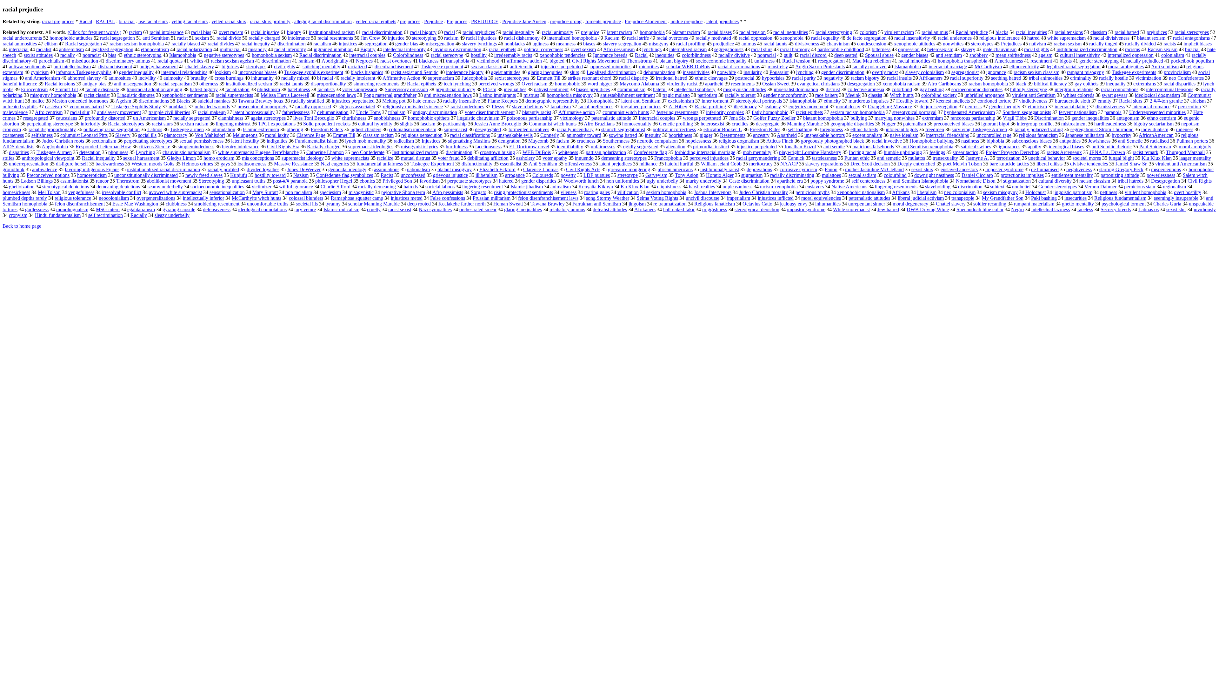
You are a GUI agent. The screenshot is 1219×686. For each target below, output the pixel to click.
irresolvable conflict (121, 192)
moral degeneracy (910, 203)
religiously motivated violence (413, 106)
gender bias (406, 43)
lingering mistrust (233, 123)
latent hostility (245, 141)
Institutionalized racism (415, 152)
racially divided (1140, 43)
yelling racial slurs (189, 21)
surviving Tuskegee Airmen (979, 129)
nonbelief (1021, 186)
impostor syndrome (806, 209)
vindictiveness (1033, 101)
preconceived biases (954, 123)
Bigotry (368, 49)
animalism (560, 186)
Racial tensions (60, 83)
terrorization (1008, 158)
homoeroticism (92, 175)
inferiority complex (725, 112)
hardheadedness (1110, 123)
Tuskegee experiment (442, 66)
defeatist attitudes (610, 209)
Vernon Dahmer (1100, 186)
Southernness (616, 141)
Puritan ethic (856, 158)
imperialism (738, 198)
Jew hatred (888, 209)
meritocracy (761, 163)
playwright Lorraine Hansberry (810, 152)
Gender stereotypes (1057, 186)
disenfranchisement (394, 66)
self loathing (800, 129)
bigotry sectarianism (1154, 123)
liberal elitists (1049, 163)
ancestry (761, 135)
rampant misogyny (1085, 72)
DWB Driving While (928, 209)
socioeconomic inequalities (217, 186)
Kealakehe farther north (462, 203)
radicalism (404, 141)
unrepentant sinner (866, 203)
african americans (675, 169)
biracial (1192, 49)
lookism (223, 72)
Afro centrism (49, 112)
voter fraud (449, 158)
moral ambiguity (1195, 146)
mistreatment (1074, 123)
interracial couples (367, 55)
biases (589, 43)
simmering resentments (376, 83)
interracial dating (1071, 106)
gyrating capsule (179, 209)
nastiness (970, 141)
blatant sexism (1151, 38)
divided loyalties (263, 169)
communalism (631, 89)
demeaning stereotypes (624, 158)
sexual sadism (862, 175)
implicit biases (1197, 43)
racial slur (80, 112)
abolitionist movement (169, 181)
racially (67, 55)
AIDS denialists (18, 146)
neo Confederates (1186, 78)
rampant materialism (1034, 203)
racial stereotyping (834, 32)
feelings (937, 152)
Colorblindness (408, 55)
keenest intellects (953, 101)
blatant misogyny (454, 169)
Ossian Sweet (775, 83)
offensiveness (578, 163)
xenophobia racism (901, 83)
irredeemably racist (513, 55)
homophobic (567, 83)
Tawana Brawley (547, 203)
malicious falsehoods (873, 146)
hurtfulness (457, 146)
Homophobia (600, 101)
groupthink (13, 169)
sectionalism (104, 141)
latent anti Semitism (640, 101)
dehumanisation (333, 112)
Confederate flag (650, 152)
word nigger (600, 83)
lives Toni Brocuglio (313, 118)
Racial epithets (421, 83)
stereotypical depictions (65, 186)
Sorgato (478, 192)
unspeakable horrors (824, 135)
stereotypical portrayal (914, 112)
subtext (997, 186)
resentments (743, 83)
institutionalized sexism (249, 83)
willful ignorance (296, 186)
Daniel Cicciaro (977, 175)
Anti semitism (1165, 66)
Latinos (154, 129)
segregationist (965, 72)
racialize (385, 158)
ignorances (1009, 146)
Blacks (183, 101)
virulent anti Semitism (1034, 95)
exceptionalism (867, 135)
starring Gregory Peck (1121, 169)
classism (1098, 32)
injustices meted (407, 198)
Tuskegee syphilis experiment (313, 72)
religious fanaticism (1038, 135)
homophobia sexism (272, 55)
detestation (90, 152)
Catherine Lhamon (325, 152)
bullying (858, 118)
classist (875, 95)
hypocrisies (773, 78)
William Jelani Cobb (721, 163)
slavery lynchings (479, 43)
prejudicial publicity (455, 89)
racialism (322, 43)
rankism (306, 61)
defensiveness (216, 209)
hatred (1033, 38)
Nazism (301, 175)
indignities (277, 141)
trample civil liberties (169, 112)
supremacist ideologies (370, 146)
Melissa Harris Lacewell (285, 95)
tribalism (396, 112)
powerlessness (1161, 175)
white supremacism (1066, 38)
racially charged (264, 38)
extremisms (1144, 83)
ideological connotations (262, 209)
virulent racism (899, 32)
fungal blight (1121, 158)
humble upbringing (903, 152)
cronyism (18, 215)
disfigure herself (72, 163)
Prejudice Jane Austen (524, 21)
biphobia (995, 141)
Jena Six (737, 118)
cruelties (740, 123)
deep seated (845, 55)
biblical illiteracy (1050, 83)
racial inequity (256, 43)
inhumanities (828, 203)
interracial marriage (948, 66)
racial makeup (212, 112)
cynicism (40, 72)
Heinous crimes (197, 163)
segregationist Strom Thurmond (1102, 129)
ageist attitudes (505, 72)
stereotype (627, 175)
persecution (1189, 106)
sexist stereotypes (512, 78)
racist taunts (291, 83)
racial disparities (1179, 83)
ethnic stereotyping (143, 55)
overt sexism (583, 49)
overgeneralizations (156, 198)
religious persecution (422, 135)
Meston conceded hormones (80, 101)
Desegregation (1165, 181)
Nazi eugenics (335, 163)
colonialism (1172, 55)
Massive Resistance (293, 163)
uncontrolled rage (993, 135)
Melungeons (245, 135)
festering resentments (677, 112)
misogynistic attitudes (744, 89)
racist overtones (395, 61)
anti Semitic (521, 66)
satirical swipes (976, 146)
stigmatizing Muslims (469, 141)
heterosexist (712, 123)
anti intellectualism (72, 66)
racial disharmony (522, 38)
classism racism (378, 135)
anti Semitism (156, 38)
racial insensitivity (912, 38)
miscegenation (440, 43)
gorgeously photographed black (832, 141)
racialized (357, 66)
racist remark (1145, 152)
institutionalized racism (332, 32)
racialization (237, 89)
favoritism (430, 181)
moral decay (848, 106)
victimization (1148, 78)
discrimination (291, 43)
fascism (427, 123)
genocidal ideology (347, 169)
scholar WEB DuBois (688, 66)
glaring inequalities (523, 209)
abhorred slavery (84, 78)
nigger (706, 135)
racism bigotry (865, 78)
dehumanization (659, 72)
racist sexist (399, 209)
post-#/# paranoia (290, 181)
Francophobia (668, 158)
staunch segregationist (623, 129)
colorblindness (696, 55)
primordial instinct (711, 146)
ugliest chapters (365, 129)
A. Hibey (678, 106)
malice (37, 101)
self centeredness (868, 181)
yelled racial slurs (228, 21)
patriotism (707, 95)
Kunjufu (238, 175)
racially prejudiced (1144, 61)
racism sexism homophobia (137, 43)
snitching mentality (321, 66)
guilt (787, 55)
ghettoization (22, 186)
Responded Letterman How (103, 146)
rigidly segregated (640, 146)
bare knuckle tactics (1009, 163)
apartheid (714, 83)
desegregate (767, 123)
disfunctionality (477, 163)
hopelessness (698, 141)
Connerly (549, 135)
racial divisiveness (1111, 38)
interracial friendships (947, 135)
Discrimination (1049, 118)
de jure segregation (938, 106)
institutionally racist (719, 169)
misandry (257, 49)
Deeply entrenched (916, 163)
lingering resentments (896, 186)
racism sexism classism (1036, 72)
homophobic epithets (429, 118)
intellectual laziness (1050, 209)
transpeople (962, 198)
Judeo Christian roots (63, 141)
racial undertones (955, 38)
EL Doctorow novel (529, 146)
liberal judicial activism (921, 198)
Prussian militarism (491, 198)
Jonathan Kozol (800, 146)
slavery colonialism (924, 72)
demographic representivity (552, 101)
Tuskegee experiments (1134, 72)
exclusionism (681, 101)
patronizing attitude (1120, 175)
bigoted (557, 61)
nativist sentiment (551, 89)
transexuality (945, 158)
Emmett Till (548, 78)
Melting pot (393, 101)
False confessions (447, 198)
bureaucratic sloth (1072, 101)
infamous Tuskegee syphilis (83, 72)
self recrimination (105, 215)
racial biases (720, 32)
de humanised (1045, 169)
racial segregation (117, 38)
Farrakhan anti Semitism (596, 203)
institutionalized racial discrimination (163, 169)
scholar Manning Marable (374, 203)
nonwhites (953, 43)
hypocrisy (1121, 135)
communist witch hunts (626, 112)
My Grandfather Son (1002, 198)
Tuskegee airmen (187, 129)
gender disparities (538, 181)
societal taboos (440, 186)
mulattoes (831, 175)
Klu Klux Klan (1157, 158)
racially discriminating (792, 175)
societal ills (307, 203)
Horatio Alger (720, 175)
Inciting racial (862, 152)
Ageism (123, 101)
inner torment (715, 101)
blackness (428, 61)
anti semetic (889, 158)
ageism (1045, 55)
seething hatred (1006, 78)
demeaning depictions (118, 186)
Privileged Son (397, 181)
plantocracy (175, 135)
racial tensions (1069, 32)
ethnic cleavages (711, 78)
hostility (479, 55)
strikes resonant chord (589, 78)
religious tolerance (73, 198)
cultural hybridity (375, 123)
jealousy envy (794, 203)
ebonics (367, 181)
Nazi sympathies (435, 209)
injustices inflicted (776, 198)
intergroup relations (1074, 89)
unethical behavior (1046, 158)
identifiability (570, 146)
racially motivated (713, 38)
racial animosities (20, 43)
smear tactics (965, 152)
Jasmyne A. (977, 158)
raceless (1085, 209)
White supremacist (851, 209)
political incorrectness (674, 129)
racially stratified (307, 101)
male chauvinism (999, 49)
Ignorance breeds (610, 55)
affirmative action (524, 61)
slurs (574, 72)
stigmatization (1017, 181)
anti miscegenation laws (448, 95)
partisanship (455, 123)
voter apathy (555, 158)
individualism (1154, 129)
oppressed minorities (610, 66)
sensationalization (227, 192)
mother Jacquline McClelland (874, 169)
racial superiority (966, 78)
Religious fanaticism (714, 203)
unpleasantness (737, 186)
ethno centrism (1161, 118)
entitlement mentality (1072, 175)
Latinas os (1148, 209)
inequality (1116, 83)
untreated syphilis (20, 106)
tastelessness (824, 158)
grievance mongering (629, 169)
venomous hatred (87, 106)
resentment (1041, 61)
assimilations (386, 169)
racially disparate (102, 89)
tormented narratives (529, 129)
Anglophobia (55, 146)
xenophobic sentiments (185, 95)
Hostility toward (912, 101)
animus (749, 43)
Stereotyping (211, 181)
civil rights (284, 66)
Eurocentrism (34, 89)
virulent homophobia (1145, 192)
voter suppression (359, 89)
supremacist (455, 129)
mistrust (531, 95)
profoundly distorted (105, 118)
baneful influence (20, 83)
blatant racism (686, 32)
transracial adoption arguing (154, 89)
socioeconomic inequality (721, 61)
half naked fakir (679, 209)
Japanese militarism (1084, 135)
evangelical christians (818, 83)
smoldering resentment (216, 203)
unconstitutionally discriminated (146, 175)
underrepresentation (28, 163)
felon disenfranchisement (80, 203)
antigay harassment (159, 66)
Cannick (796, 158)
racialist (43, 49)
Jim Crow (370, 38)
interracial (19, 49)
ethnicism (1037, 106)
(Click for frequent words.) (94, 32)
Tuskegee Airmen (54, 152)
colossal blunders (306, 198)
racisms (1132, 49)
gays (225, 163)
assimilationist (74, 181)
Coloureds (542, 175)
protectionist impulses (1022, 175)
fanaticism (560, 106)
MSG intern (108, 209)
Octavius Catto (757, 203)
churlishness (354, 118)
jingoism (637, 203)
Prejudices (457, 21)
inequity (653, 135)
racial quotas (170, 61)
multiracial (230, 49)
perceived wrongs (496, 83)
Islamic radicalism (341, 209)
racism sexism (1068, 43)
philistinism (268, 89)
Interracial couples (657, 118)
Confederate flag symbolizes (344, 175)
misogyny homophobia (53, 95)
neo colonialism (960, 192)
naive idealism (904, 135)
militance (648, 163)
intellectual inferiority (404, 49)
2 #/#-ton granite (1166, 101)
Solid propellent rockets (326, 123)
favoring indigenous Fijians (92, 169)
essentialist (510, 163)
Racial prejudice (972, 32)
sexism (202, 38)
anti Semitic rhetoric (1112, 146)
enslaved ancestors (959, 169)
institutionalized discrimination (1086, 49)
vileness (568, 192)
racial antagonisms (1191, 38)
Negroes (364, 61)
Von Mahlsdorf (210, 135)
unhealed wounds (212, 106)
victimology (572, 118)
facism (562, 141)
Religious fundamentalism (1120, 198)
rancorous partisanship (972, 118)
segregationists (728, 49)
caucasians (66, 118)
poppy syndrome (827, 181)
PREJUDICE (484, 21)
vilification (628, 192)
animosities (120, 78)
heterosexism (940, 49)
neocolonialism (114, 198)
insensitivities (696, 72)
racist (182, 38)
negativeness (1079, 169)
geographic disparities (852, 123)
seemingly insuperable (1176, 198)
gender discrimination (842, 72)
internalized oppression (1131, 55)
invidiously (1205, 209)
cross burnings (229, 78)
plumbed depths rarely (25, 198)
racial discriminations (739, 66)
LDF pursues (596, 175)
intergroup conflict (1035, 123)
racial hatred (1127, 32)
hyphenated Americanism (969, 112)
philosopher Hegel (333, 181)
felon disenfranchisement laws (548, 198)
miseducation (85, 61)
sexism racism (194, 123)
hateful (660, 89)
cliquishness (669, 186)
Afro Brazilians (599, 123)
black (1021, 83)
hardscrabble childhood (840, 49)
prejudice (590, 32)
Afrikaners (645, 209)
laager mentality (1195, 158)
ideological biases (1066, 146)
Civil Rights (1200, 181)
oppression (909, 49)
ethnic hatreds (864, 129)
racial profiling (690, 43)
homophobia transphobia (962, 61)
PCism (489, 89)
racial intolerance (166, 32)
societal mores (1087, 158)
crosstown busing (497, 152)
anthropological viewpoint (48, 158)
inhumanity (262, 78)
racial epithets (502, 49)
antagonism (1127, 118)
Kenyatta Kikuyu (595, 186)
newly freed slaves (204, 175)
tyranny (333, 203)
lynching (805, 72)
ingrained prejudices (641, 106)
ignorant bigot (995, 123)
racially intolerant (358, 78)
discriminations (154, 101)
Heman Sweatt (508, 203)
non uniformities (622, 181)
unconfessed (413, 175)
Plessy (498, 106)
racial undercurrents (22, 38)
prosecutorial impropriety (262, 106)
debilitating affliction (488, 158)
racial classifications (470, 135)
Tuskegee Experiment (432, 163)
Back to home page (22, 226)
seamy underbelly (165, 186)
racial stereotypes (1192, 32)
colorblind (902, 89)
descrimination (276, 61)
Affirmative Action (401, 78)
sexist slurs (922, 169)
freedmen (934, 129)
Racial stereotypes (126, 123)
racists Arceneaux (1064, 152)
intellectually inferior (203, 198)
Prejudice (433, 21)
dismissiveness (1110, 106)
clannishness (230, 118)
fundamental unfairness (379, 163)
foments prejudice (603, 21)
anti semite (834, 146)
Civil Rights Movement (595, 61)
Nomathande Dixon (976, 181)
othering (295, 129)
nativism (1037, 43)
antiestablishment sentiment (627, 95)
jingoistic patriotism (1072, 192)
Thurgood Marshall (1185, 152)
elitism (50, 43)
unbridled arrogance (984, 95)
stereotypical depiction (757, 209)
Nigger (889, 123)
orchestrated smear (477, 209)
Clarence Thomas (540, 169)
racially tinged (1103, 43)
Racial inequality (99, 158)
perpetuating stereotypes (148, 141)
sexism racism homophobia (857, 112)
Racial (85, 21)
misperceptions (1166, 169)
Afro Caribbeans (944, 83)
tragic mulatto (676, 95)
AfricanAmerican (1156, 135)
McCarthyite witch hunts (256, 198)
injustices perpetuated (353, 101)
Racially (138, 215)
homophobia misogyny (570, 95)
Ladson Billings (37, 181)
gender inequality (136, 72)
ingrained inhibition (333, 49)
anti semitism (949, 55)
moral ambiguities (1126, 66)
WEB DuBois (537, 152)
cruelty (374, 209)
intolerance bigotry (464, 72)
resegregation (831, 61)
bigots (1066, 61)
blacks (1002, 32)
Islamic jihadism (526, 186)
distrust (833, 89)
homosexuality (636, 123)
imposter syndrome (1004, 169)
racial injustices (481, 38)
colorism (868, 32)
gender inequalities (1090, 118)
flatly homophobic (770, 112)
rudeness (1184, 129)
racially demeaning (377, 186)
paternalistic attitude (611, 118)
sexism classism (486, 66)
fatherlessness (296, 112)
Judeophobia (474, 78)
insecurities (1075, 198)
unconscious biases (257, 72)
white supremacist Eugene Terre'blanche (258, 152)
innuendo (584, 158)
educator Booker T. (722, 129)
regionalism (1174, 186)
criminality (1080, 78)
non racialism (298, 192)
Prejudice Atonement (646, 21)
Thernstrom (127, 181)
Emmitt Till (66, 89)
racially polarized (869, 66)
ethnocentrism (155, 49)
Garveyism (656, 175)
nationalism (418, 169)
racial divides (221, 43)
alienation (675, 146)
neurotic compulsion (657, 141)
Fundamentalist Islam (316, 141)
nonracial (766, 55)
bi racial (127, 21)
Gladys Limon (181, 158)
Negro (1017, 209)
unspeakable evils (515, 135)
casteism (53, 106)
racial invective (887, 141)
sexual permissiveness (201, 141)
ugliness (540, 43)
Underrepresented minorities (1157, 112)
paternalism (914, 123)
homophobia (652, 32)
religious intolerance (999, 38)
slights (406, 123)
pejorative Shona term (403, 192)
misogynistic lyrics (419, 146)
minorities (649, 66)
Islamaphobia (907, 66)
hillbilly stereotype (1028, 89)
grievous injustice (450, 175)
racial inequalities (790, 32)
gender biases (914, 55)
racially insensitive (461, 101)
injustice (396, 38)
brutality (198, 78)
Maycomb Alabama (639, 83)
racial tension (752, 32)
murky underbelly (703, 181)
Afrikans (900, 192)
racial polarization (194, 49)
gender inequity (1004, 106)
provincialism (1177, 72)
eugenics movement (808, 106)
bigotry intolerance (240, 146)
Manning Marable (805, 123)
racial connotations (1119, 89)
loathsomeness (251, 163)
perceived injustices (709, 158)
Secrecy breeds (1116, 209)
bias (112, 55)
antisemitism (71, 49)
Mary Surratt (265, 192)
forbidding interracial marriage (705, 152)
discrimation (970, 186)
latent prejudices (722, 21)
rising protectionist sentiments (523, 192)
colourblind (895, 175)
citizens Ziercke (154, 146)
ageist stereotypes (268, 118)
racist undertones (467, 106)
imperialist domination (796, 89)
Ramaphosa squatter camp (357, 198)
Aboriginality (335, 61)
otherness (208, 83)
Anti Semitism (543, 163)
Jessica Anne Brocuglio (497, 123)
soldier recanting (989, 203)
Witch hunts (902, 95)
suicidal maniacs (214, 101)
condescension (871, 43)
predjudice (723, 43)
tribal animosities (1045, 78)
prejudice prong (566, 21)
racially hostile (1113, 78)
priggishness (714, 209)
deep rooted (419, 203)
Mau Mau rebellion (871, 61)
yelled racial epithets (376, 21)
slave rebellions (527, 106)
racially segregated (191, 118)
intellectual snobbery (695, 89)
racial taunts (775, 43)
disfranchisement (115, 66)
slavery (968, 49)
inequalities (515, 89)
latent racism (619, 32)
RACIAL (105, 21)
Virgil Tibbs (1015, 118)
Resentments (732, 135)
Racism (611, 38)
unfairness (764, 61)
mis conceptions (258, 158)
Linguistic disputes (136, 95)
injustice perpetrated (757, 146)
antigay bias (94, 83)
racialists (326, 89)
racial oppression (755, 38)
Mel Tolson (49, 192)
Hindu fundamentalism (58, 215)
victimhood (488, 61)
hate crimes (424, 101)
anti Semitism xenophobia (927, 146)
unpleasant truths (248, 181)
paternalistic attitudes (869, 198)
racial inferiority (290, 49)
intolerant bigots (902, 129)
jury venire (305, 209)
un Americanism (149, 118)
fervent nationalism (1078, 112)
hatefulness (299, 89)
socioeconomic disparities (977, 89)
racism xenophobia (779, 186)
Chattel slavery (951, 203)
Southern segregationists (1027, 112)
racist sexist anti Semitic (414, 72)
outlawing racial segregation (111, 129)
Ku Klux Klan (635, 186)
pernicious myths (812, 192)
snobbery (978, 55)
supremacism (441, 78)
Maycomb (538, 141)
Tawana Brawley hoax (260, 101)
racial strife (638, 38)
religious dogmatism (739, 141)
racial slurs (761, 49)
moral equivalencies (821, 198)
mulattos (916, 158)
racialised (1159, 141)
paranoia (1113, 112)
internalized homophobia (572, 38)
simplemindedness (196, 146)
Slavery (122, 135)
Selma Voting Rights (657, 198)
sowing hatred (623, 135)
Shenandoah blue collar (979, 209)
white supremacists (350, 158)
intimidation (223, 129)
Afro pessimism (619, 49)
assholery (525, 158)
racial (449, 32)
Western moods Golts (152, 163)
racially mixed (295, 78)
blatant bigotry (673, 61)
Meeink (853, 95)
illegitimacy (745, 106)
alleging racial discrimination (323, 21)
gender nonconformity (785, 95)
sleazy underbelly (172, 215)
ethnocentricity (1024, 66)
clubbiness (176, 203)
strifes (8, 158)
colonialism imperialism (412, 129)
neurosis (973, 106)
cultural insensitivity (1080, 55)
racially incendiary (575, 129)
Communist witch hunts (552, 123)
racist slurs (162, 123)
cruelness (586, 141)
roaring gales (597, 192)
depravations (759, 169)
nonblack (178, 106)
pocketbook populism (1192, 61)
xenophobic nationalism (861, 192)
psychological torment (1124, 203)
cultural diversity (1055, 181)
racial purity (804, 78)
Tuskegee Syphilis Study (136, 106)
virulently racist (682, 83)
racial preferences (595, 106)
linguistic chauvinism (478, 118)
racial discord (813, 55)
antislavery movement (119, 112)
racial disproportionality (52, 129)
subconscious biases (1032, 141)
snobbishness (387, 118)
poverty (568, 175)
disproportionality (328, 83)
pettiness (1108, 192)
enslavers (814, 186)
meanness (566, 43)
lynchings (652, 49)
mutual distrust (415, 158)
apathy (1034, 146)
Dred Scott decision (870, 163)
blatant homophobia (823, 118)
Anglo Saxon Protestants (820, 66)
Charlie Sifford (335, 186)
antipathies (1070, 141)
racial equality (825, 38)
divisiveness (807, 43)
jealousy (772, 106)
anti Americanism (42, 78)
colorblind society (939, 95)
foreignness (831, 129)
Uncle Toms (368, 112)
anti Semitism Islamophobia (920, 181)
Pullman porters (1192, 141)
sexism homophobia (666, 192)
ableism (1198, 101)
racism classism (1094, 181)
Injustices (431, 141)
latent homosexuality (254, 112)
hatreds (410, 186)
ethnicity (832, 101)
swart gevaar (1114, 95)
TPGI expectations (277, 123)
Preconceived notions (48, 175)
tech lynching (457, 83)
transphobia (457, 61)
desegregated (488, 129)
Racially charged (324, 146)
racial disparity (633, 78)
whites (196, 61)
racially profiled (223, 169)
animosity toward (584, 135)
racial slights (1036, 49)
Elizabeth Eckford (497, 169)
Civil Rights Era (283, 146)
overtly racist (885, 72)
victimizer (261, 186)
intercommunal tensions (1169, 89)
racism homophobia (988, 83)
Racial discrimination (320, 55)
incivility (147, 78)
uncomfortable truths (267, 203)
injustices (348, 43)
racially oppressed (313, 106)
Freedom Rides (765, 129)
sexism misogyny (1000, 192)
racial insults (899, 78)
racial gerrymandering (758, 158)
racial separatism (175, 83)
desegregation (861, 83)
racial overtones (672, 38)
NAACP (789, 163)
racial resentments (335, 38)
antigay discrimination (435, 112)
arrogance (515, 175)
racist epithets (809, 112)
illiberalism (486, 175)
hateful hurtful (679, 163)
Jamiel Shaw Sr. (1132, 163)
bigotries (230, 66)
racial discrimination (382, 32)
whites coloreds (1078, 95)
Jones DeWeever (304, 169)
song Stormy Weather (607, 198)
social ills (147, 135)
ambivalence (44, 169)
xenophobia (791, 38)
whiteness (568, 152)
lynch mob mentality (365, 141)
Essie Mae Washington (135, 203)
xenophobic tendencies (562, 55)
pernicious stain (1139, 186)
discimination (459, 152)
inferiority (90, 123)
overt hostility (1187, 192)
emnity (1104, 101)
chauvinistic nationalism (186, 152)
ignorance (996, 72)
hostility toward (270, 175)
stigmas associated (357, 106)
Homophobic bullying (931, 141)
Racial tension (796, 61)
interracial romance (1151, 106)
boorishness (680, 135)
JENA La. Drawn (1107, 152)
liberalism (926, 192)
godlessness (37, 209)
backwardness (110, 163)
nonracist (92, 55)
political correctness (543, 49)
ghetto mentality (1078, 203)
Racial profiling (710, 106)
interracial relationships (184, 72)
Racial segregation (83, 43)
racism (135, 32)
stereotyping (424, 38)
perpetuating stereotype (50, 123)
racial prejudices (58, 21)
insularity (752, 72)
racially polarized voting (1039, 129)
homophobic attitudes (71, 38)
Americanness (1009, 61)
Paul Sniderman (1155, 146)
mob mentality (757, 152)
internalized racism (688, 49)
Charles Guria (1167, 203)
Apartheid (787, 135)
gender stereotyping (1099, 61)
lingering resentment (482, 186)
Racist (387, 175)
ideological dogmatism (1157, 95)
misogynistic (361, 192)
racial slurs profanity (270, 21)
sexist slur (1176, 209)
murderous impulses (869, 101)
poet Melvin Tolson (962, 163)
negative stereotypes (224, 55)
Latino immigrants (497, 95)
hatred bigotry (204, 89)
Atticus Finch (779, 141)
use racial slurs (153, 21)
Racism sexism (1162, 49)
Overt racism (534, 83)
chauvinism (838, 43)
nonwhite (726, 72)
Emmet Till (344, 135)
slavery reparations (824, 163)
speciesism (330, 192)
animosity (173, 78)
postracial (744, 78)
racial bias (201, 32)
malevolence (15, 112)
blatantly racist (536, 112)
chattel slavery (199, 66)
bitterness (881, 49)
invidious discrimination (457, 49)
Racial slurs (1130, 101)
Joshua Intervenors (712, 192)
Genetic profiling (676, 123)
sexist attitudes (38, 55)
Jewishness (1099, 141)
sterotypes (256, 66)
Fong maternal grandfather (389, 95)
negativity (833, 78)
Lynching (145, 152)
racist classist (97, 95)
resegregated (35, 118)
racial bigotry (423, 32)
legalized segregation (112, 49)
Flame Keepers (503, 101)
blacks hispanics (367, 72)
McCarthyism (988, 66)
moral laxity (277, 135)
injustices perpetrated (562, 66)
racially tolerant (740, 95)
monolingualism (72, 209)
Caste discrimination (749, 181)
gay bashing (932, 89)
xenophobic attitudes (914, 43)
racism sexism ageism (232, 61)
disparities (19, 152)
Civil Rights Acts (583, 169)
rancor (102, 181)
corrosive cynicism (798, 169)
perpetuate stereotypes (469, 181)
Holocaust (1035, 192)
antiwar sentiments (27, 66)
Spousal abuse (879, 55)
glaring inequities (545, 72)
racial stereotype (447, 55)
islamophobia (802, 101)
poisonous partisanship (529, 118)
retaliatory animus (567, 209)
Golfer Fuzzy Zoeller (774, 118)
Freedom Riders (327, 129)
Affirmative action (576, 112)
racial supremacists (234, 95)
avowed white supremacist (175, 192)
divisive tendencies (1089, 163)
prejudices (410, 21)
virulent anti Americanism (1181, 163)
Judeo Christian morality (763, 192)
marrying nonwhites (895, 118)
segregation (376, 43)
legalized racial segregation (1074, 66)
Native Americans (849, 186)
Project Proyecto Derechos (1012, 152)
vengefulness (81, 192)
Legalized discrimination (611, 72)
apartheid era (790, 181)
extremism (932, 118)
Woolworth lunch (581, 181)
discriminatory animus (128, 61)
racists (1169, 43)
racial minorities (914, 61)
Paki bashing (1044, 198)
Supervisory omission (406, 89)
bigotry (294, 32)
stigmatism (752, 175)
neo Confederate (367, 152)
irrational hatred (671, 78)
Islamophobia (182, 55)
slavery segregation (622, 43)
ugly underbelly (662, 181)
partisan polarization (606, 152)
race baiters (826, 95)
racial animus (935, 32)
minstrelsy (778, 66)
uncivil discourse (702, 198)
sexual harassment (141, 158)
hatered (506, 181)
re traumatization (670, 203)
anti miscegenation (132, 83)
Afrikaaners (931, 78)
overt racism (231, 32)
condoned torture (994, 101)
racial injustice (265, 32)
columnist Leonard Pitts (84, 135)
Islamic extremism (261, 129)
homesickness (16, 192)
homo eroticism (218, 158)
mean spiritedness (1013, 55)
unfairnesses (603, 146)
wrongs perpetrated (702, 118)
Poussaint (779, 72)
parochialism (51, 61)
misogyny (659, 43)
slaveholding (937, 186)
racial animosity (557, 32)
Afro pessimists (447, 192)
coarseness (13, 135)
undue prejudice (686, 21)
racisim (451, 38)
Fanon (831, 169)
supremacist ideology (303, 158)
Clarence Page (310, 135)
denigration (509, 141)
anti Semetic (1130, 141)
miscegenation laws (336, 95)
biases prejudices (593, 89)
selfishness (42, 135)
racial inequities (1031, 32)
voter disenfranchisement (490, 112)
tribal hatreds (1130, 181)
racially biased (185, 43)
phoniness (118, 152)
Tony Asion (686, 175)
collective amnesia (866, 89)
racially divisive (734, 55)
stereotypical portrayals (759, 101)
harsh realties (702, 186)
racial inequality (518, 32)
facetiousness (488, 146)
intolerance (299, 38)
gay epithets (1086, 83)
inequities (664, 55)
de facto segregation (867, 38)
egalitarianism (141, 209)
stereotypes (982, 43)
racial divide (228, 38)
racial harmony (795, 49)
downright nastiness (934, 175)
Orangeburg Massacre (890, 106)
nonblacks (514, 43)
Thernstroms (639, 61)
